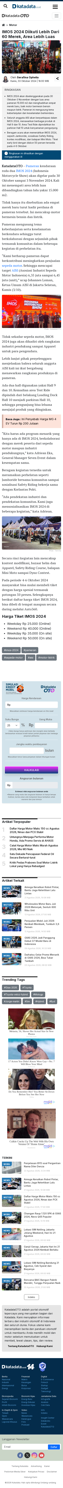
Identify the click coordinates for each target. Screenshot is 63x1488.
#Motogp (38, 994)
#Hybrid (39, 1001)
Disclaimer (52, 1471)
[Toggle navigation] (56, 16)
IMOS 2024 (24, 171)
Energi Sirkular (28, 1402)
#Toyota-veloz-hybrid (16, 994)
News (24, 1413)
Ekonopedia (7, 1396)
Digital (44, 1377)
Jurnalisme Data (48, 1396)
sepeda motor (12, 265)
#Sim (27, 1001)
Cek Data (45, 1405)
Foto (23, 1422)
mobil (7, 922)
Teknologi (46, 1391)
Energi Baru (26, 1399)
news (7, 888)
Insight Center (47, 1418)
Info (43, 1410)
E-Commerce (47, 1379)
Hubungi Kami (45, 1346)
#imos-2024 (11, 650)
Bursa (24, 1385)
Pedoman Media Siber (15, 1471)
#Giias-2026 (10, 987)
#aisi (30, 657)
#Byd (52, 1001)
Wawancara (7, 1419)
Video (24, 1410)
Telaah (5, 1413)
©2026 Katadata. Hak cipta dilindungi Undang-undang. (30, 1482)
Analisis (44, 1402)
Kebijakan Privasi (36, 1471)
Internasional (8, 1385)
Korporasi (26, 1388)
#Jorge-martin (11, 1001)
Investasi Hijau (28, 1405)
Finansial (25, 1377)
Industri (5, 1382)
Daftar (54, 1447)
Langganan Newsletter (16, 1439)
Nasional (6, 1379)
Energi (5, 1388)
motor (13, 25)
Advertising (36, 1466)
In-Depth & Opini (10, 1410)
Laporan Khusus (9, 1422)
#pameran (30, 650)
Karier (47, 1466)
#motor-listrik (46, 657)
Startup (44, 1385)
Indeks (31, 1297)
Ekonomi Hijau (28, 1396)
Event (43, 1424)
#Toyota (27, 987)
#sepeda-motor (13, 657)
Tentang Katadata (19, 1466)
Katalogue (26, 1419)
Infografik (45, 1399)
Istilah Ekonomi (9, 1405)
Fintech (44, 1382)
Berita (4, 1377)
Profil (4, 1402)
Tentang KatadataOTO (21, 1346)
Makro (24, 1379)
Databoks (45, 1421)
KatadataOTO (47, 1427)
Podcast (25, 1425)
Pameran (32, 166)
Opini (4, 1416)
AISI (15, 270)
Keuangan (26, 1382)
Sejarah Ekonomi (10, 1399)
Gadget (44, 1388)
